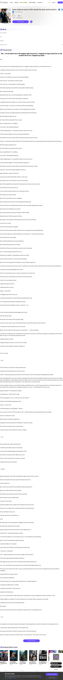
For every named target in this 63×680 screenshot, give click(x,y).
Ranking (16, 2)
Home (11, 2)
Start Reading (21, 21)
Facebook (56, 669)
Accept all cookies (52, 674)
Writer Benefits (32, 2)
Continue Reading (31, 640)
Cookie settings (52, 677)
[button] (20, 21)
